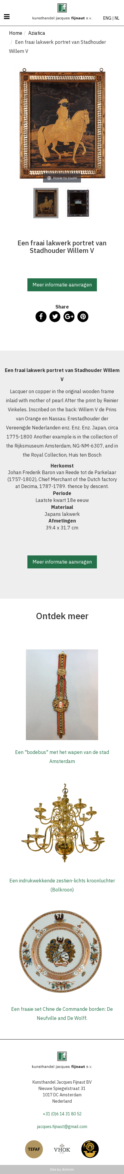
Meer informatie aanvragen (62, 285)
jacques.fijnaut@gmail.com (62, 1126)
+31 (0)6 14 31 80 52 (62, 1114)
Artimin (68, 1169)
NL (117, 18)
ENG (107, 18)
